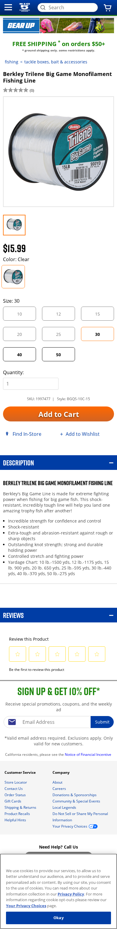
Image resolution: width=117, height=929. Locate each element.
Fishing (11, 62)
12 (63, 316)
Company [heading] (61, 772)
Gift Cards (13, 801)
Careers (59, 788)
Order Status (15, 794)
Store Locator (16, 782)
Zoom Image (23, 104)
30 (97, 334)
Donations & (74, 794)
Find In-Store (27, 434)
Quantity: (13, 372)
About (57, 782)
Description (18, 462)
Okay (58, 917)
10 (24, 316)
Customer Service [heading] (20, 772)
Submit (102, 722)
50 (58, 354)
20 (24, 336)
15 (102, 316)
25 (63, 336)
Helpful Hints (15, 820)
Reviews (13, 615)
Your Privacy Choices (26, 905)
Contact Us (14, 788)
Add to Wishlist (83, 434)
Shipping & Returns (20, 807)
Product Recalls (17, 813)
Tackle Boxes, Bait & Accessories (55, 62)
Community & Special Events (76, 801)
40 (19, 354)
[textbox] (58, 722)
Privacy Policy (71, 894)
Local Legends (64, 807)
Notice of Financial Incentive (88, 754)
